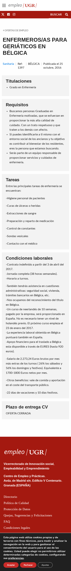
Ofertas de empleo (16, 30)
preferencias (16, 558)
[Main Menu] (4, 5)
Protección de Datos (17, 509)
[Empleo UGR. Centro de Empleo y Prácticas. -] (22, 5)
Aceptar (11, 565)
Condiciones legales (17, 528)
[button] (3, 14)
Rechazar (28, 565)
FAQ (7, 521)
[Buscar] (66, 14)
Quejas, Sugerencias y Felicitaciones (28, 515)
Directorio (10, 497)
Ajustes (45, 565)
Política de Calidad (16, 503)
